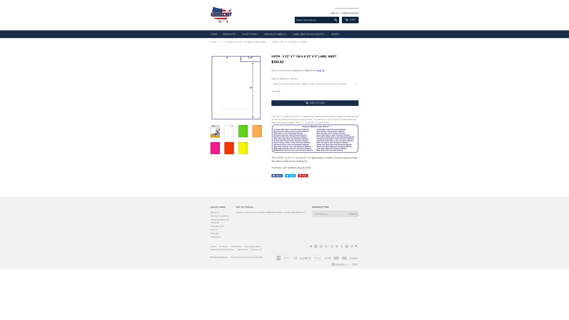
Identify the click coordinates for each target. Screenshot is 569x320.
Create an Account (350, 13)
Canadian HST (217, 226)
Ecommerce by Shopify (251, 257)
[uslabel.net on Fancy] (356, 247)
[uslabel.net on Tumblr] (341, 247)
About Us (214, 212)
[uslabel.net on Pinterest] (321, 247)
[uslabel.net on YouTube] (346, 247)
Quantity (275, 91)
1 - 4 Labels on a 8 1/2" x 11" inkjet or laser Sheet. (244, 42)
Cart (352, 20)
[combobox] (317, 20)
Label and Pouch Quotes (309, 34)
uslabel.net (223, 257)
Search (213, 229)
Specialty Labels (275, 34)
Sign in (334, 13)
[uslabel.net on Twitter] (311, 247)
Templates (215, 237)
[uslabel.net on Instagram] (332, 247)
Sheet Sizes (249, 34)
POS (233, 257)
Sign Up (353, 214)
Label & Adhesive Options (284, 78)
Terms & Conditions (219, 216)
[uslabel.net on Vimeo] (351, 247)
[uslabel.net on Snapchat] (336, 247)
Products (229, 34)
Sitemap (214, 233)
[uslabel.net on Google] (327, 247)
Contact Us (256, 249)
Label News (242, 249)
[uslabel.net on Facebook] (316, 247)
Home (214, 34)
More (334, 34)
